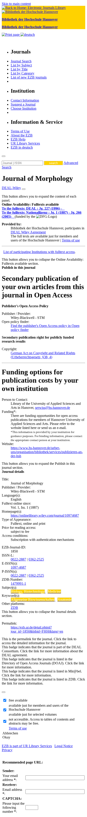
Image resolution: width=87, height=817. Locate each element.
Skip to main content (16, 4)
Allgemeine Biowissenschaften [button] (32, 600)
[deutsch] (28, 34)
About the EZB (22, 135)
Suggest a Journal (23, 104)
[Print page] (11, 34)
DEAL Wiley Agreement (28, 232)
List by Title (19, 69)
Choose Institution (23, 108)
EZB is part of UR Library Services (27, 746)
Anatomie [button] (64, 600)
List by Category (22, 73)
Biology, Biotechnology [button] (28, 591)
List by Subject (21, 65)
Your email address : (10, 778)
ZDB (14, 608)
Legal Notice (63, 746)
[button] (30, 204)
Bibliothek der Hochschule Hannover (30, 19)
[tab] (43, 205)
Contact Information (25, 100)
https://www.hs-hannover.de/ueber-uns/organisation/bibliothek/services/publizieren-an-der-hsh (47, 452)
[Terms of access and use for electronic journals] (64, 208)
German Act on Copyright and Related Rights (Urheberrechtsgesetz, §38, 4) (43, 355)
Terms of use (71, 240)
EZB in (22, 147)
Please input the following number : (13, 807)
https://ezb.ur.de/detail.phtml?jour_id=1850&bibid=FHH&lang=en (37, 629)
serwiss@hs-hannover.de (52, 408)
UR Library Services (25, 143)
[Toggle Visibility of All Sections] (23, 189)
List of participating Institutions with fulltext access (39, 252)
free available (18, 700)
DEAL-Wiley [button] (11, 188)
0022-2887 (18, 559)
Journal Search (21, 61)
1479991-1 (18, 583)
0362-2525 (36, 559)
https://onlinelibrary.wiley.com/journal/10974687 (45, 515)
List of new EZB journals (29, 77)
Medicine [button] (54, 591)
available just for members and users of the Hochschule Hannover (38, 707)
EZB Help (18, 139)
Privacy (7, 750)
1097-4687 (18, 567)
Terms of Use (20, 131)
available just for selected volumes (33, 714)
